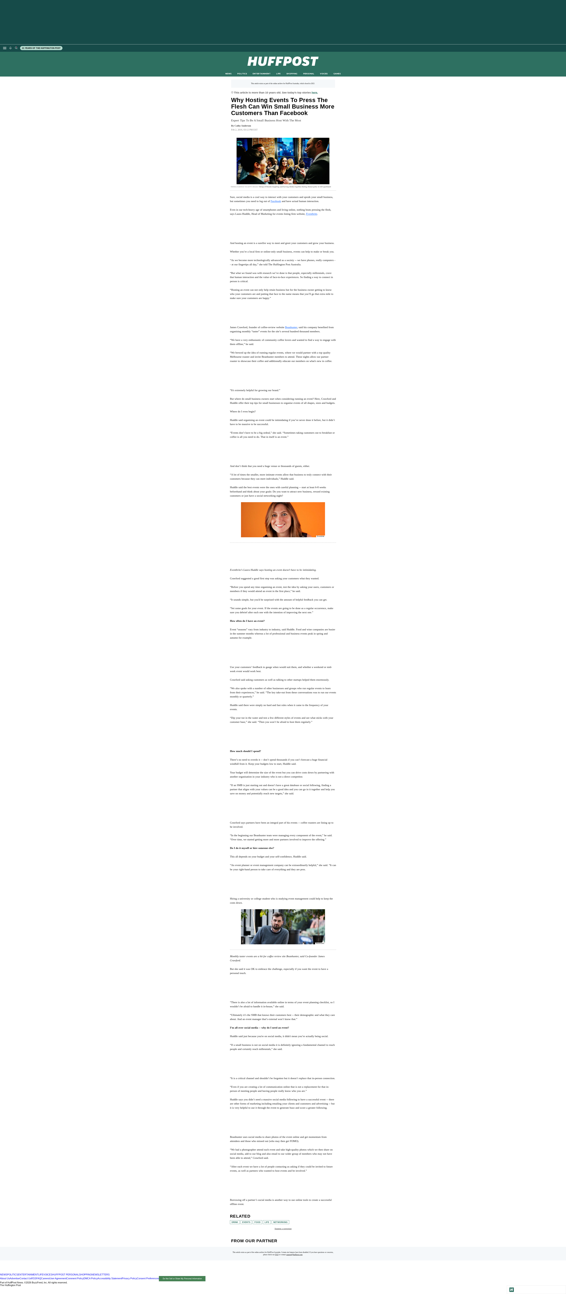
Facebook (276, 201)
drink (235, 1222)
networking (280, 1222)
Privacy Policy (129, 1278)
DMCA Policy (91, 1278)
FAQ (277, 1255)
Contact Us (25, 1278)
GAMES (337, 74)
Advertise (15, 1278)
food (257, 1222)
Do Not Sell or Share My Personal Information (182, 1278)
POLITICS (242, 74)
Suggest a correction (283, 1229)
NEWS (228, 74)
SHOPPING (291, 74)
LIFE (278, 74)
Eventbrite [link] (311, 213)
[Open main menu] (4, 48)
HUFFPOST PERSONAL (65, 1274)
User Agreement (57, 1278)
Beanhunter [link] (291, 327)
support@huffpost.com (294, 1255)
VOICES (324, 74)
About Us (5, 1278)
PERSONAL (308, 74)
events (246, 1222)
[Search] (16, 48)
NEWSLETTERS (101, 1274)
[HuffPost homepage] (38, 1272)
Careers (45, 1278)
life (267, 1222)
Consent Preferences (148, 1278)
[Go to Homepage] (511, 1290)
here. (315, 92)
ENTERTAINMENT (261, 74)
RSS (33, 1278)
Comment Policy (75, 1278)
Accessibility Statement (110, 1278)
